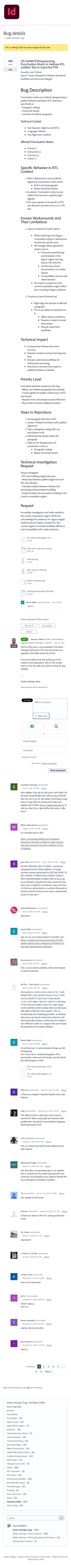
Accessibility (12, 1418)
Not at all (31, 626)
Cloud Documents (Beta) (17, 1433)
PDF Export (11, 1475)
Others (10, 1467)
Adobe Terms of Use (60, 1557)
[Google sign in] (56, 726)
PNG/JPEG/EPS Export (16, 1482)
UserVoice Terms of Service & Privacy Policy (34, 1557)
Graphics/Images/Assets (17, 1456)
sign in (29, 1387)
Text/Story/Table (37, 1402)
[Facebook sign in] (32, 726)
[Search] (61, 1518)
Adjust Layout (13, 1422)
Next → (49, 1371)
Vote (10, 70)
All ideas (10, 1410)
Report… (31, 606)
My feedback (12, 1414)
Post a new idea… (15, 1406)
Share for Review (14, 1494)
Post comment (57, 770)
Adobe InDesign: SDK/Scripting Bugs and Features (34, 1537)
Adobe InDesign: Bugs (17, 1402)
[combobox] (34, 1518)
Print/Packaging (13, 1486)
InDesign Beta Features (23, 1541)
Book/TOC (11, 1429)
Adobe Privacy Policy (36, 1559)
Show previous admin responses (34, 687)
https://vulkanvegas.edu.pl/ (52, 805)
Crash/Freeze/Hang (15, 1441)
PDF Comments (13, 1471)
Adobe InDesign (10, 1557)
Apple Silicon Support (16, 1425)
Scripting (10, 1490)
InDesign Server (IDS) (16, 1463)
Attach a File (42, 716)
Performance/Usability (16, 1479)
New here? (44, 763)
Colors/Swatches (14, 1437)
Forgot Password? (29, 757)
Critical (31, 631)
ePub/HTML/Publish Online (18, 1452)
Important (48, 626)
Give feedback (20, 1525)
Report (44, 788)
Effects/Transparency (15, 1448)
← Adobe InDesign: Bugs (13, 38)
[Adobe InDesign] (11, 12)
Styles (9, 1498)
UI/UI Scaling (12, 1505)
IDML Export (12, 1460)
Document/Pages (14, 1444)
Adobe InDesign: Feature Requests (27, 1533)
